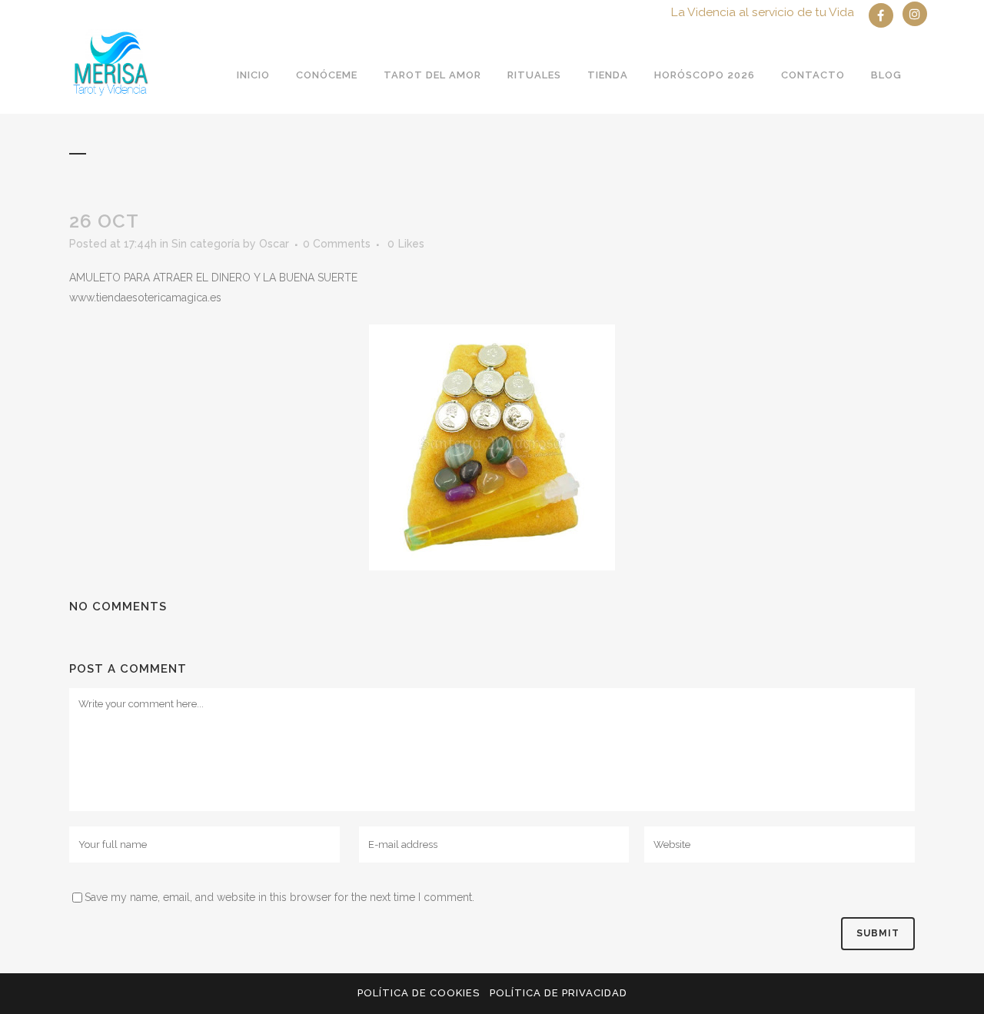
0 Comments (337, 244)
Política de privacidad (558, 993)
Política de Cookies (418, 993)
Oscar (274, 244)
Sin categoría (205, 244)
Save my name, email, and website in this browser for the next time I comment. (279, 897)
